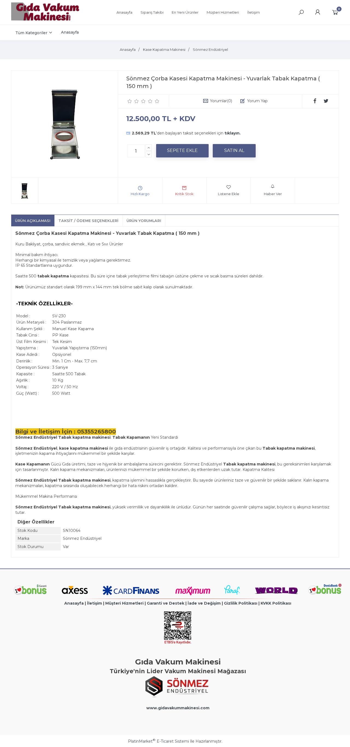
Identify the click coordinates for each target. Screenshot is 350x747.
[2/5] (133, 101)
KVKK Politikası (276, 603)
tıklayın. (232, 133)
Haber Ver (273, 194)
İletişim (94, 603)
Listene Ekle (228, 194)
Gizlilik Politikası (240, 603)
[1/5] (129, 101)
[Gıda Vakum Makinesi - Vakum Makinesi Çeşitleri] (45, 19)
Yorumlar (221, 100)
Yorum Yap (257, 100)
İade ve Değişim (204, 603)
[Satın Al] (234, 150)
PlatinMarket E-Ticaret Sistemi (158, 741)
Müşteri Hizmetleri (124, 603)
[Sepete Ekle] (182, 150)
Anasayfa (74, 603)
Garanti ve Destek (165, 603)
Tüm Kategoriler (31, 32)
